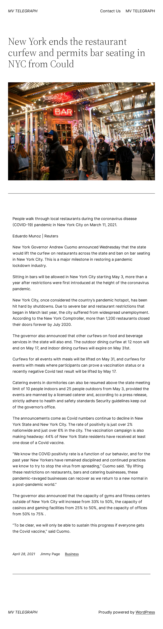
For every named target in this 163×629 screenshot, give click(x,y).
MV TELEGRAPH (22, 11)
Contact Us (110, 11)
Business (72, 554)
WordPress (145, 612)
